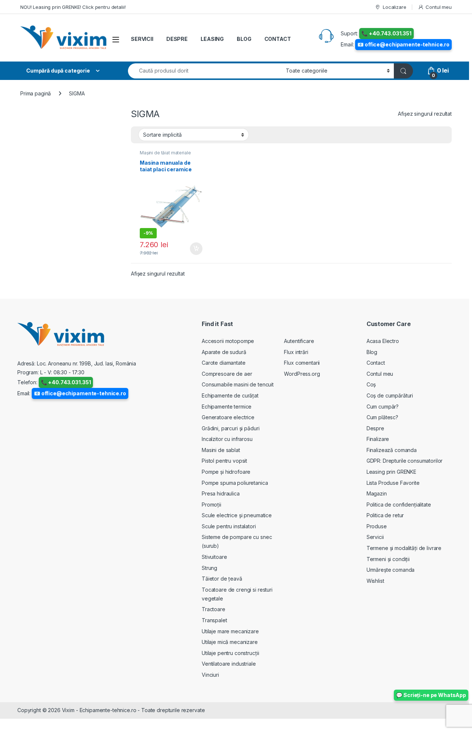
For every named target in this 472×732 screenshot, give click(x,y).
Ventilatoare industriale (229, 664)
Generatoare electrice (228, 417)
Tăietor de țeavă (222, 578)
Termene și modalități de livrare (404, 548)
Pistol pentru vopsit (224, 461)
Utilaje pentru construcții (230, 653)
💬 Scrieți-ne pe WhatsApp (431, 695)
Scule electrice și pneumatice (237, 515)
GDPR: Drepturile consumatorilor (405, 461)
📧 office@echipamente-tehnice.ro (403, 44)
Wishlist (375, 581)
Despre (375, 428)
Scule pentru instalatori (229, 526)
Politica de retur (385, 515)
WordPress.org (302, 374)
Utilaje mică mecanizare (230, 642)
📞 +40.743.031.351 (386, 33)
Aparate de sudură (224, 352)
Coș (371, 384)
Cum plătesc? (382, 417)
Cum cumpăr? (383, 406)
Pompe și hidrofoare (226, 472)
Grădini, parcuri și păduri (230, 428)
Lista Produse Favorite (393, 483)
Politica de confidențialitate (399, 504)
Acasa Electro (383, 341)
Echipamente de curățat (230, 395)
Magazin (377, 493)
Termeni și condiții (388, 559)
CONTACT (277, 39)
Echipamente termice (226, 406)
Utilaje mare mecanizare (230, 631)
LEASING (212, 39)
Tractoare (213, 609)
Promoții (211, 504)
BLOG (244, 39)
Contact (376, 363)
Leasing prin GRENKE (391, 472)
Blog (372, 352)
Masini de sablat (221, 450)
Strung (209, 568)
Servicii (375, 537)
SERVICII (142, 39)
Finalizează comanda (392, 450)
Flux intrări (296, 352)
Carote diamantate (224, 363)
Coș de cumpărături (390, 395)
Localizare (394, 7)
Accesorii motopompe (228, 341)
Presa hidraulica (221, 493)
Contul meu (439, 7)
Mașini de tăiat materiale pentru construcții (165, 155)
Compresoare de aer (227, 374)
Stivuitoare (214, 557)
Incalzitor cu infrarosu (227, 439)
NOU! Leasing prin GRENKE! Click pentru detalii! (72, 7)
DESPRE (177, 39)
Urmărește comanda (391, 570)
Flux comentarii (302, 363)
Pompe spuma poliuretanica (235, 483)
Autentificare (299, 341)
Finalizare (378, 439)
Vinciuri (210, 675)
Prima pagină (35, 93)
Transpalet (214, 620)
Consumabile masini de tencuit (238, 384)
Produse (377, 526)
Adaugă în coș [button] (193, 248)
